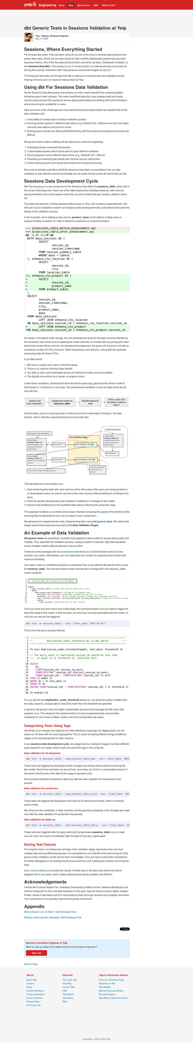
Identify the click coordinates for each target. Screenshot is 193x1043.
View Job (36, 952)
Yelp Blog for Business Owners (113, 997)
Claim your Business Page (111, 979)
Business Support (107, 994)
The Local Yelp (70, 979)
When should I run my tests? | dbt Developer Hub (50, 911)
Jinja (36, 713)
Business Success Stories (111, 990)
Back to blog (30, 964)
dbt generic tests (102, 521)
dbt (73, 54)
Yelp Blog (67, 983)
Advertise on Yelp (107, 983)
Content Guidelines (35, 994)
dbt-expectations (66, 551)
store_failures (31, 870)
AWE (96, 5)
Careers (30, 983)
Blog (71, 5)
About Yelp (31, 979)
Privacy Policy (33, 1001)
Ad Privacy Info (33, 1005)
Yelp (30, 5)
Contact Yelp (69, 987)
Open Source (83, 5)
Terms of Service (34, 997)
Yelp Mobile (68, 994)
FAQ (65, 990)
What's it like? (108, 5)
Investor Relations (35, 990)
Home (61, 5)
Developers (68, 997)
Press (29, 987)
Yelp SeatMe (105, 987)
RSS (65, 1001)
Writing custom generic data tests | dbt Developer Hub (52, 917)
